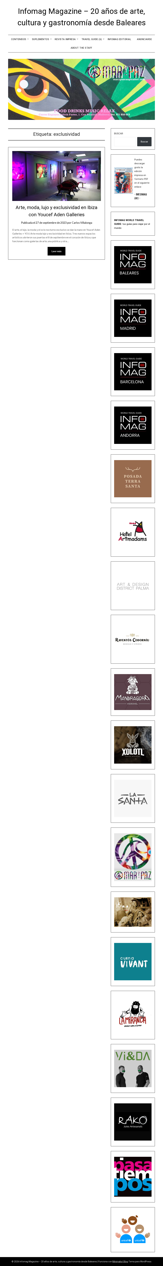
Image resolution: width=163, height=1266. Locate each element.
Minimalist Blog (120, 1261)
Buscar (118, 133)
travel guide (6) (92, 39)
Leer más (56, 251)
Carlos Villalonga (82, 222)
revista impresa (65, 39)
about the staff (81, 47)
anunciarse (144, 39)
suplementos (40, 39)
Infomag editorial (119, 39)
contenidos (18, 39)
